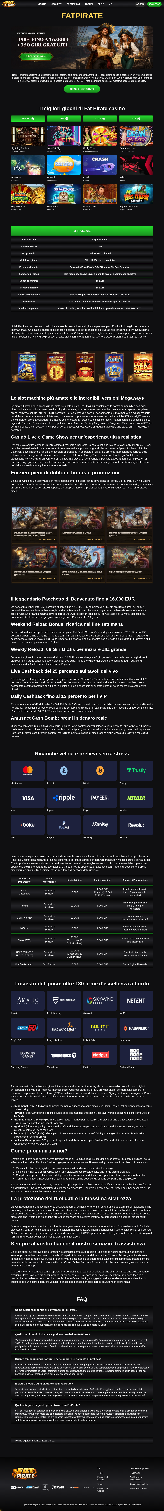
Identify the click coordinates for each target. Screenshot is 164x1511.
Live (62, 118)
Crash (98, 118)
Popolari (26, 118)
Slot (134, 118)
